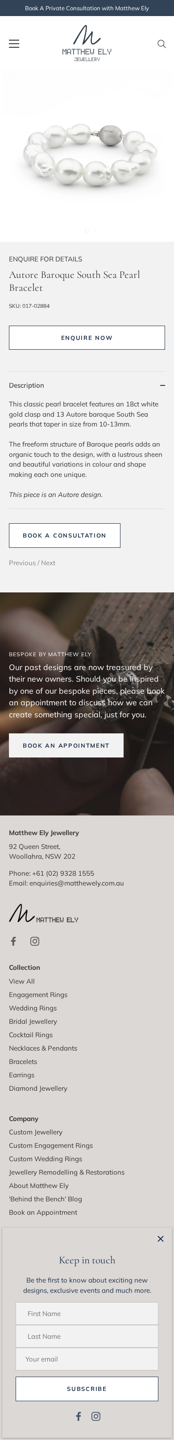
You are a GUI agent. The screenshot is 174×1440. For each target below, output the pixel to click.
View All (22, 981)
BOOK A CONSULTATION (65, 535)
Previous (23, 563)
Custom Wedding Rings (45, 1158)
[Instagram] (95, 1415)
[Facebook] (78, 1415)
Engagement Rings (38, 994)
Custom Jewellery (35, 1132)
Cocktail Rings (31, 1034)
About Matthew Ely (39, 1185)
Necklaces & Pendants (43, 1048)
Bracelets (23, 1061)
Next (48, 563)
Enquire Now (87, 337)
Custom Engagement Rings (51, 1145)
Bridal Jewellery (33, 1021)
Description (26, 385)
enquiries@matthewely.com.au (76, 883)
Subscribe (87, 1388)
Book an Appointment (43, 1212)
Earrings (21, 1075)
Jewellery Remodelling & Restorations (66, 1172)
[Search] (162, 47)
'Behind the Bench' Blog (45, 1199)
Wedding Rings (33, 1008)
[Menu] (14, 44)
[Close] (160, 1239)
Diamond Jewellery (38, 1088)
